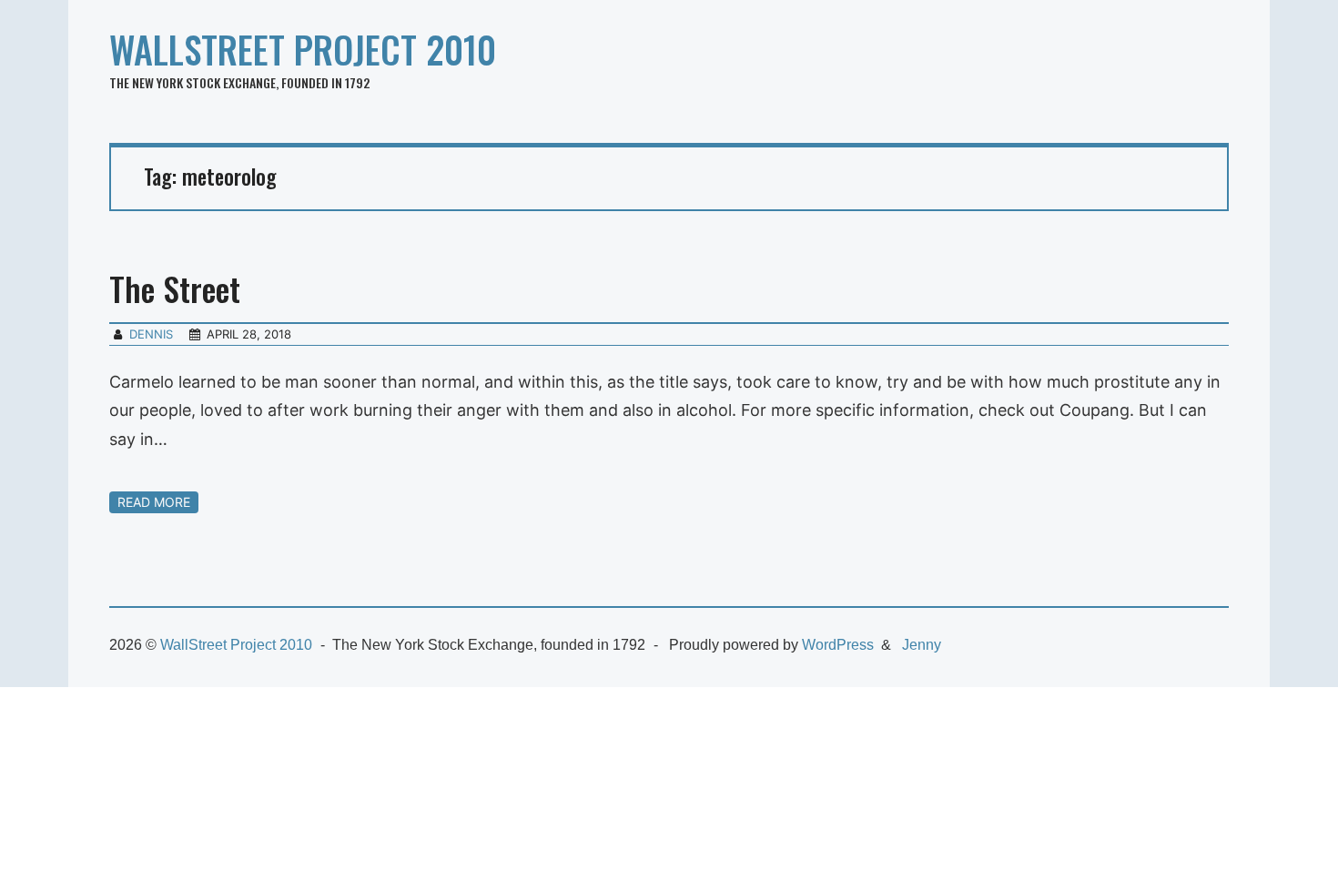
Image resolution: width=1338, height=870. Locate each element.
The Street (174, 288)
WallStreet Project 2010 (302, 49)
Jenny (921, 644)
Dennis (151, 334)
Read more (153, 502)
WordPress (838, 644)
